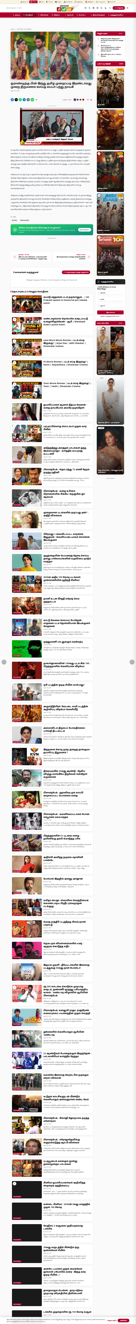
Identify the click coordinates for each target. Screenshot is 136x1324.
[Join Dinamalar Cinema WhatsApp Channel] (101, 8)
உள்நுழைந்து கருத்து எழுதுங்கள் (77, 272)
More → (121, 33)
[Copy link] (36, 99)
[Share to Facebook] (12, 99)
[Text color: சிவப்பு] (83, 100)
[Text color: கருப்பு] (75, 100)
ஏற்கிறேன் (123, 1320)
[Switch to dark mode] (105, 8)
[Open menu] (127, 8)
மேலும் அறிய (112, 1320)
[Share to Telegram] (24, 99)
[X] (89, 8)
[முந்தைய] (4, 662)
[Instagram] (97, 8)
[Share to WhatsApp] (20, 99)
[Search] (110, 8)
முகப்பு (13, 29)
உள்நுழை (120, 8)
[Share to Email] (28, 99)
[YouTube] (93, 8)
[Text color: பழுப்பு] (80, 100)
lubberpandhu (24, 220)
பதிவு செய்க (110, 312)
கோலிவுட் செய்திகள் (24, 29)
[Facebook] (85, 8)
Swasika (14, 220)
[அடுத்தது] (132, 662)
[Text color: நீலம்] (78, 100)
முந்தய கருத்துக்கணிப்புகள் (109, 316)
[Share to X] (16, 99)
